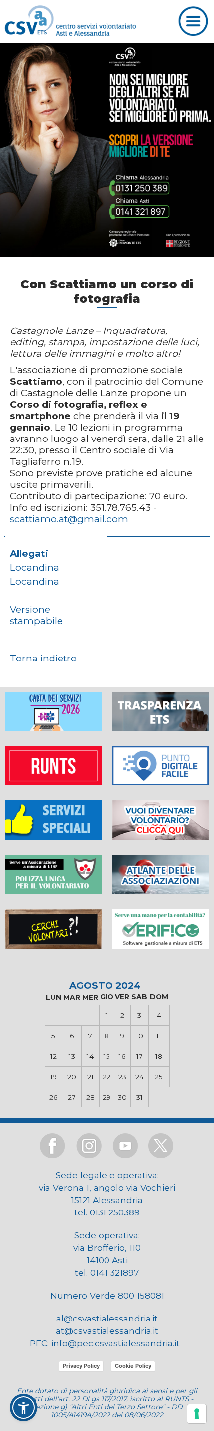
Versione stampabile (36, 615)
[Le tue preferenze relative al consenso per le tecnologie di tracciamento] (196, 1413)
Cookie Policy (133, 1365)
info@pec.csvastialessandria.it (115, 1343)
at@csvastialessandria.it (107, 1330)
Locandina (34, 567)
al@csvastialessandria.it (107, 1318)
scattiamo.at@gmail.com (69, 519)
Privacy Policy (81, 1365)
